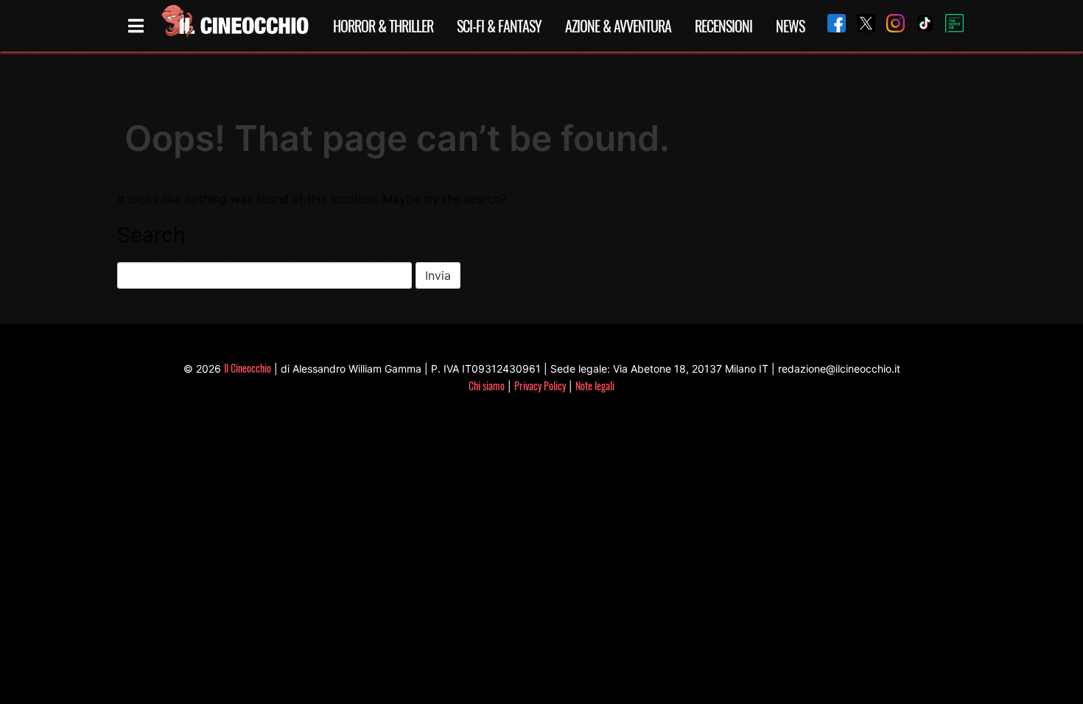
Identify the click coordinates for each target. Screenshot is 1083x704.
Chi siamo (487, 385)
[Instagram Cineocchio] (890, 25)
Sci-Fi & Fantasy (499, 26)
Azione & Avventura (618, 26)
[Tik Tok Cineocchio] (919, 25)
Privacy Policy (540, 385)
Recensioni (723, 26)
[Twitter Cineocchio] (860, 25)
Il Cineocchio (247, 368)
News (790, 26)
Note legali (594, 385)
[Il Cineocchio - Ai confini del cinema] (234, 26)
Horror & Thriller (383, 26)
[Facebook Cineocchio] (831, 25)
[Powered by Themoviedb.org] (949, 26)
